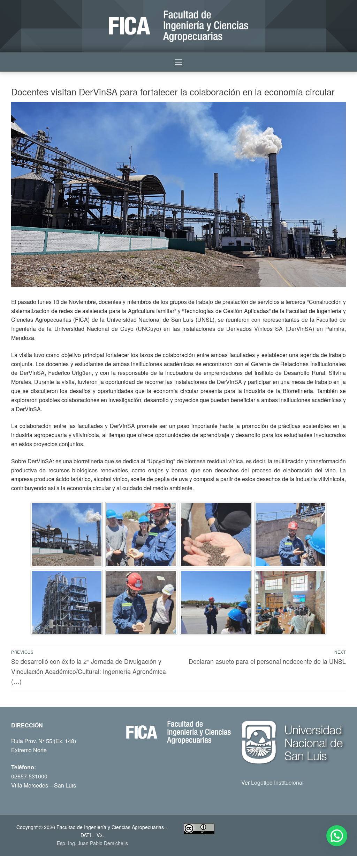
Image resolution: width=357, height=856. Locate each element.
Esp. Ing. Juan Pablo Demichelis (92, 843)
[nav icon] (178, 62)
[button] (336, 835)
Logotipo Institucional (277, 782)
